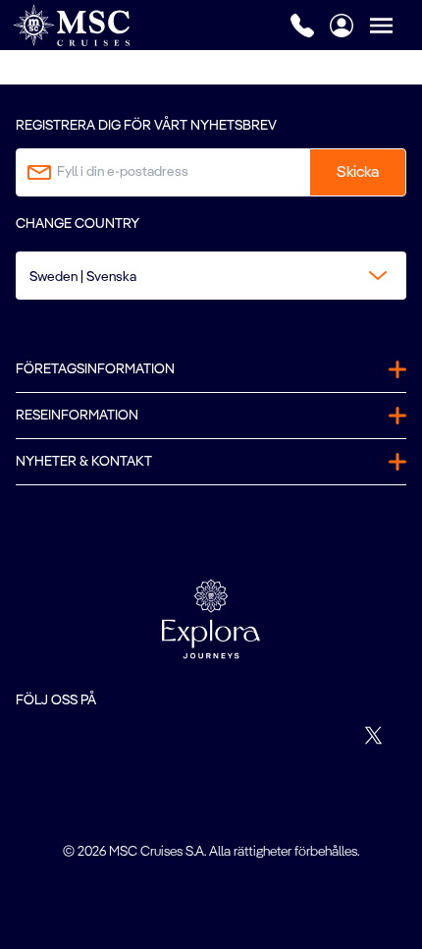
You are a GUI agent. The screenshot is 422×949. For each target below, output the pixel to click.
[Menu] (395, 25)
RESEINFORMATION (77, 415)
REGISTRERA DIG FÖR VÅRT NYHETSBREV (146, 126)
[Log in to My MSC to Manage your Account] (341, 25)
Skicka (358, 173)
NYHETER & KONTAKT (84, 462)
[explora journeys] (211, 619)
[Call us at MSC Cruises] (302, 25)
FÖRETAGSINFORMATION (95, 369)
